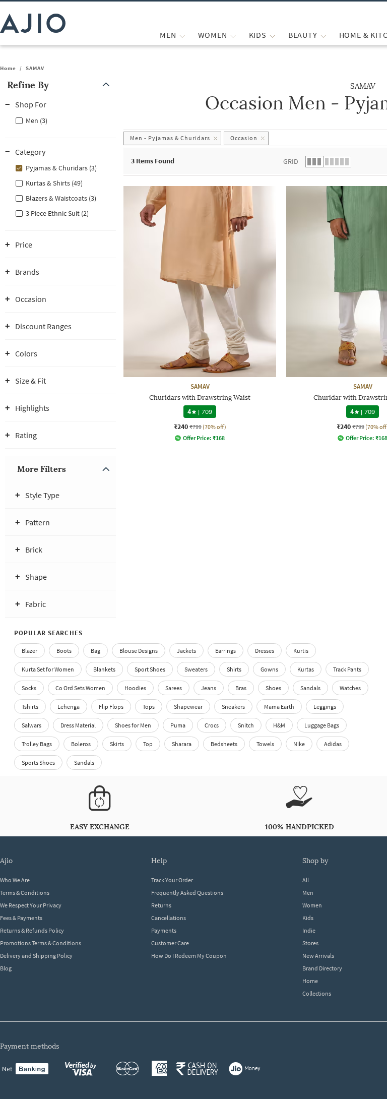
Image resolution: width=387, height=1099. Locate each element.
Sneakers (233, 706)
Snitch (246, 725)
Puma (177, 725)
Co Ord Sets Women (80, 688)
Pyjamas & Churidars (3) (61, 167)
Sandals (310, 688)
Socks (29, 688)
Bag (95, 650)
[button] (60, 85)
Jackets (186, 650)
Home (8, 68)
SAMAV (35, 68)
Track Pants (347, 669)
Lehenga (68, 706)
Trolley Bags (37, 744)
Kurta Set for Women (48, 669)
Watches (350, 688)
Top (148, 744)
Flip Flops (111, 706)
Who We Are (15, 880)
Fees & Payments (21, 918)
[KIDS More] (272, 35)
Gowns (269, 669)
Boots (64, 650)
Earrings (225, 650)
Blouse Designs (138, 650)
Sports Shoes (38, 762)
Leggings (324, 706)
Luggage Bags (321, 725)
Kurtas (305, 669)
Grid (290, 161)
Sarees (173, 688)
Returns (161, 905)
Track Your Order (172, 880)
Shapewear (188, 706)
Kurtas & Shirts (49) (54, 183)
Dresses (264, 650)
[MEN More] (182, 35)
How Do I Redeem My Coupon (189, 955)
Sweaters (196, 669)
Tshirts (30, 706)
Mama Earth (279, 706)
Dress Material (78, 725)
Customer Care (170, 943)
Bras (240, 688)
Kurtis (300, 650)
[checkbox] (60, 120)
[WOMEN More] (233, 35)
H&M (279, 725)
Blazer (29, 650)
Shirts (234, 669)
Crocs (212, 725)
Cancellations (168, 918)
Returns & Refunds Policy (32, 930)
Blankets (104, 669)
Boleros (81, 744)
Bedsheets (224, 744)
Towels (265, 744)
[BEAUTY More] (323, 35)
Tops (149, 706)
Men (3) (36, 120)
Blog (6, 968)
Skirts (117, 744)
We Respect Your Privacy (30, 905)
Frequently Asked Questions (187, 892)
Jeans (208, 688)
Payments (163, 930)
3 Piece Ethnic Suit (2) (57, 213)
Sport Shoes (150, 669)
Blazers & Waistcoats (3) (61, 198)
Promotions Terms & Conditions (40, 943)
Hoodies (135, 688)
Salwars (31, 725)
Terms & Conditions (24, 892)
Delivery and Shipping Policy (36, 955)
